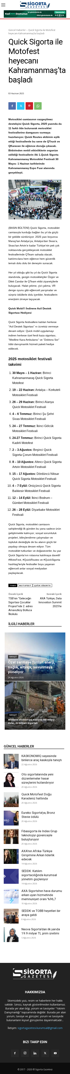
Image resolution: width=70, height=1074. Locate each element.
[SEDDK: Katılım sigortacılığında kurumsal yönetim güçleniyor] (11, 876)
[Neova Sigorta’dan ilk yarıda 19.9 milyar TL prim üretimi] (11, 934)
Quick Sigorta (42, 585)
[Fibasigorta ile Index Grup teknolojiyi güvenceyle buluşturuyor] (11, 836)
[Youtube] (55, 1053)
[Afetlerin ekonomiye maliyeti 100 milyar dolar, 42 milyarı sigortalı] (35, 705)
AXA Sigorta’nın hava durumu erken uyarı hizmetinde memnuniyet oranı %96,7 (41, 895)
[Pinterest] (29, 106)
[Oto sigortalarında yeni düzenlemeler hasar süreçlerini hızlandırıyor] (11, 779)
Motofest (25, 585)
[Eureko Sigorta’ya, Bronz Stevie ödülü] (11, 818)
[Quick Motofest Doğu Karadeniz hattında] (11, 799)
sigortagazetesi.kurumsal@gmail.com (40, 1028)
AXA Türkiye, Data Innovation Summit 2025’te (50, 602)
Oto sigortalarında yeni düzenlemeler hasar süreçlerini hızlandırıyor (37, 778)
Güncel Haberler (17, 30)
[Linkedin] (35, 1053)
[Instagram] (25, 1053)
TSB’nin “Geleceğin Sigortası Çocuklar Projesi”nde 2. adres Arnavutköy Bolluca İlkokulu (20, 606)
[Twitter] (20, 106)
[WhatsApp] (38, 106)
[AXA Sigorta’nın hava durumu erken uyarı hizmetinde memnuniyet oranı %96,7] (11, 896)
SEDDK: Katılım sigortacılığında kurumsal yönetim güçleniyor (39, 875)
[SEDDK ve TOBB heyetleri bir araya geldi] (11, 916)
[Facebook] (12, 106)
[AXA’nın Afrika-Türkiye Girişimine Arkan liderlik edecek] (11, 856)
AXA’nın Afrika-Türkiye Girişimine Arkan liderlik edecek (37, 855)
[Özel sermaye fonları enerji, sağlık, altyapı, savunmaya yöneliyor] (35, 656)
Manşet (13, 657)
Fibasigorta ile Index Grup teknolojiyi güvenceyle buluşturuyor (39, 835)
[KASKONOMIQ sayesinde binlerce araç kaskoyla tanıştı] (11, 761)
